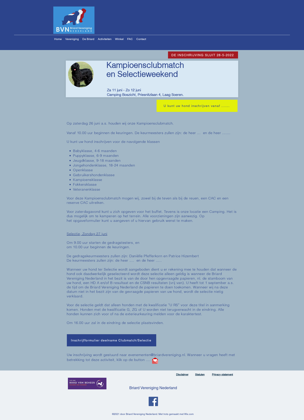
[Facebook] (153, 401)
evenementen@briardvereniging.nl (156, 355)
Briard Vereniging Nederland (153, 388)
